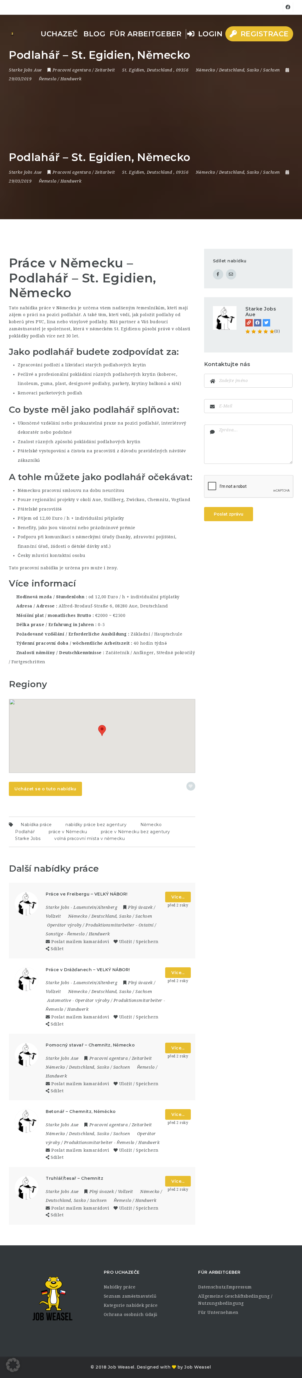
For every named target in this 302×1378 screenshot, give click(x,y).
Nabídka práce (36, 824)
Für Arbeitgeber (146, 34)
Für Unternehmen (218, 1312)
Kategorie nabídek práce (131, 1305)
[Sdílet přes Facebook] (218, 274)
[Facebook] (257, 322)
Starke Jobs (28, 838)
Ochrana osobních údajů (130, 1314)
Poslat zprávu (228, 514)
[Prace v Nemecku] (12, 34)
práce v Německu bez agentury (135, 831)
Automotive (59, 1000)
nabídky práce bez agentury (96, 824)
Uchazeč (59, 34)
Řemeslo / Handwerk (60, 79)
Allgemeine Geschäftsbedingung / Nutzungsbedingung (235, 1300)
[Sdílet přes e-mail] (231, 274)
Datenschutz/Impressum (225, 1287)
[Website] (249, 322)
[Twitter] (266, 322)
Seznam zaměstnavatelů (130, 1296)
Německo (151, 824)
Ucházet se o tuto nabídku (45, 789)
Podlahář (25, 831)
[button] (102, 730)
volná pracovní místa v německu (89, 838)
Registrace (263, 34)
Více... (178, 897)
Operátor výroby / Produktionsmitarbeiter (90, 925)
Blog (94, 34)
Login (209, 34)
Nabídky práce (120, 1287)
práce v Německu (68, 831)
